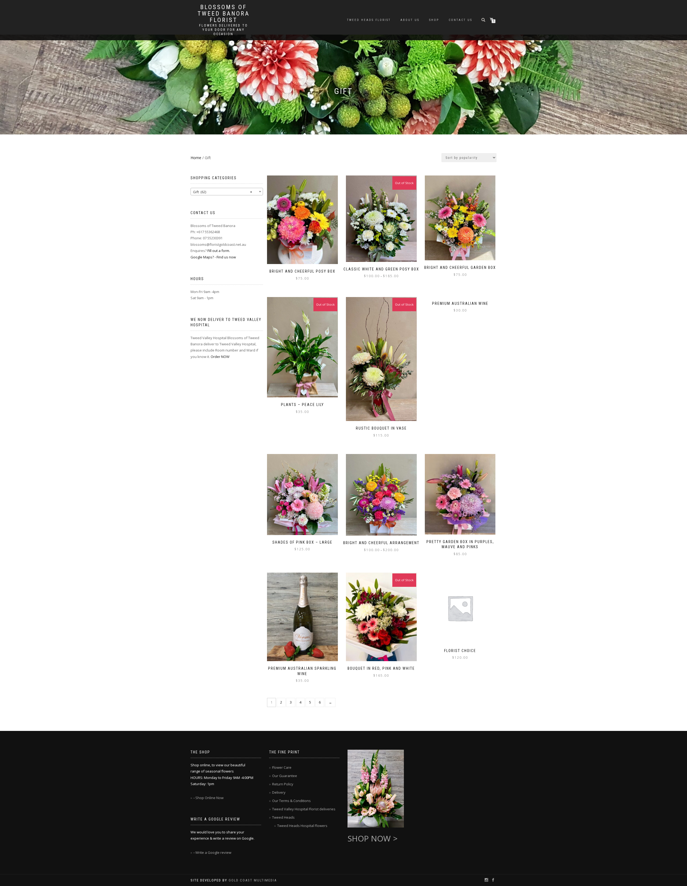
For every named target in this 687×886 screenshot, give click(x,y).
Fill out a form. (218, 250)
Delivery (279, 792)
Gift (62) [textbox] (222, 191)
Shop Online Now (209, 797)
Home (196, 157)
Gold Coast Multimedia (253, 880)
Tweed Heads (283, 817)
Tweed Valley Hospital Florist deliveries (303, 809)
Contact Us (460, 20)
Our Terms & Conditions (291, 800)
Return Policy (282, 784)
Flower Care (281, 767)
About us (409, 20)
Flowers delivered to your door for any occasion (223, 30)
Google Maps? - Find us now (213, 257)
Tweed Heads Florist (369, 20)
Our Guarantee (284, 775)
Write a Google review (213, 852)
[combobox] (227, 191)
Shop (434, 20)
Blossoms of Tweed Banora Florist (224, 13)
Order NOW (220, 356)
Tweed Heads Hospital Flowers (302, 825)
